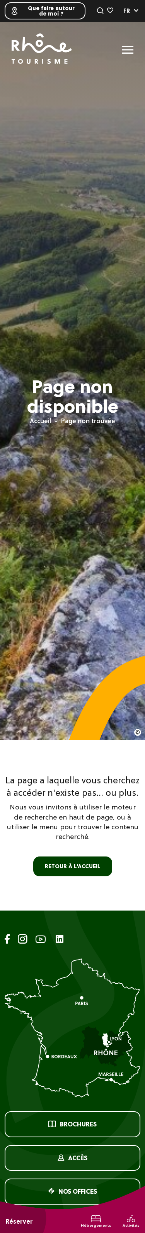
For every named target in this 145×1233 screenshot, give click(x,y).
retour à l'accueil (73, 866)
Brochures (78, 1124)
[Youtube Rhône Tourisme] (40, 940)
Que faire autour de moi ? (51, 11)
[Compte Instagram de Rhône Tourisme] (22, 940)
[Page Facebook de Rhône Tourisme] (7, 940)
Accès (77, 1158)
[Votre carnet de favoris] (110, 11)
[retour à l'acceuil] (42, 49)
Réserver (19, 1221)
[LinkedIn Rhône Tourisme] (59, 939)
